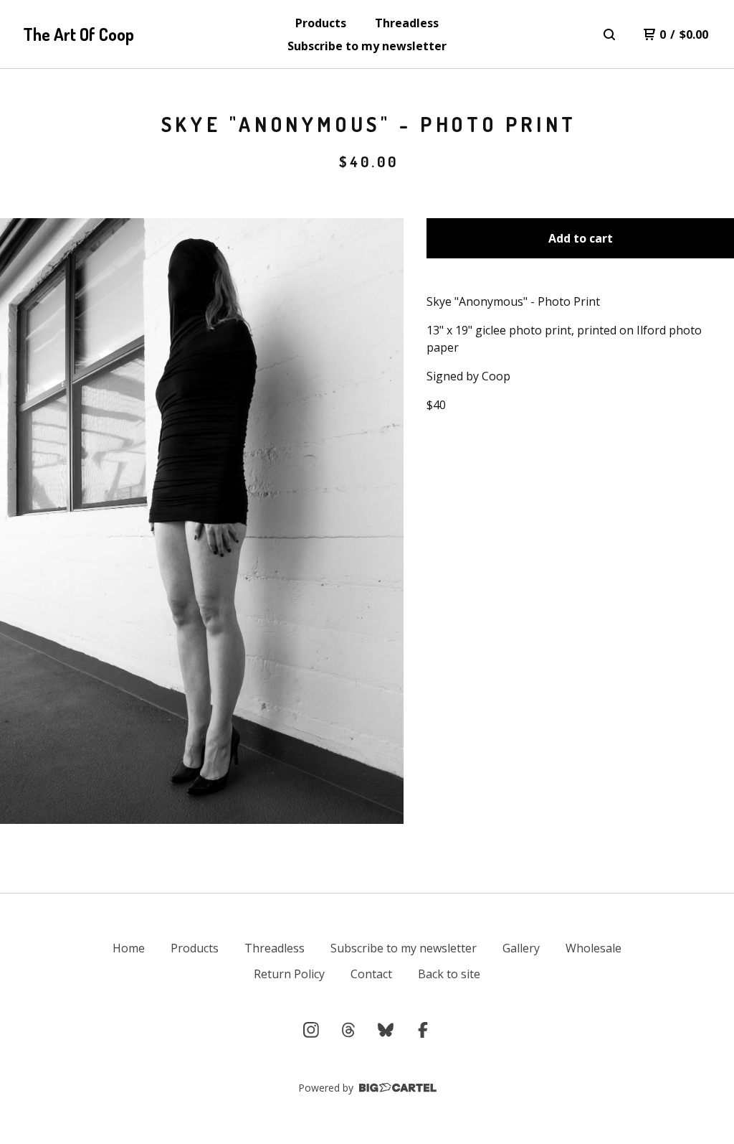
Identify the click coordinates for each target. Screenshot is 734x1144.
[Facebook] (423, 1030)
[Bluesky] (386, 1030)
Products (320, 23)
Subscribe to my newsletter (367, 46)
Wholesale (593, 948)
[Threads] (348, 1030)
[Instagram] (311, 1030)
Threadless (407, 23)
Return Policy (289, 974)
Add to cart (580, 238)
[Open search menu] (609, 34)
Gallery (521, 948)
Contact (371, 974)
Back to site (449, 974)
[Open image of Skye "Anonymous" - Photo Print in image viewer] (202, 521)
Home (129, 948)
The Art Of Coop (78, 34)
